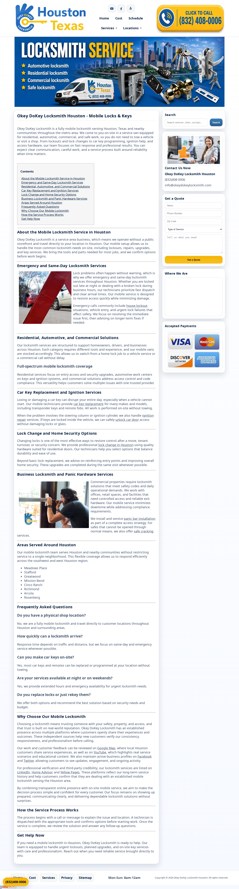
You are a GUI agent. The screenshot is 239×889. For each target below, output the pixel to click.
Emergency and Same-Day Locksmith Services (52, 182)
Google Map (106, 748)
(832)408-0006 (15, 882)
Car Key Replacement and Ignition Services (50, 190)
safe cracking (143, 531)
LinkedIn (23, 772)
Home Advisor (42, 772)
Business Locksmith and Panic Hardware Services (54, 199)
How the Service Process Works (42, 215)
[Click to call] (190, 18)
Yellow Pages (70, 772)
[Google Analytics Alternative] (9, 887)
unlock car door (127, 420)
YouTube (100, 752)
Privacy (66, 878)
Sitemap (85, 878)
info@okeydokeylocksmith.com (188, 185)
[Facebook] (121, 8)
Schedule (136, 18)
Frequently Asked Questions (40, 207)
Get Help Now (30, 219)
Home (104, 18)
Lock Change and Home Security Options (48, 194)
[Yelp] (131, 8)
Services (107, 28)
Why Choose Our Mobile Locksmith (45, 211)
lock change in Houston (115, 445)
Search (216, 122)
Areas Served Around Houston (41, 203)
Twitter (29, 761)
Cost (118, 18)
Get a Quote (193, 260)
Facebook (145, 756)
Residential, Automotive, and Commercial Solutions (55, 186)
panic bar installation (139, 518)
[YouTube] (112, 8)
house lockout (136, 306)
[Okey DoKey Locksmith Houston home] (50, 18)
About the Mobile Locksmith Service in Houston (53, 178)
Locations (131, 28)
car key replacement (88, 404)
